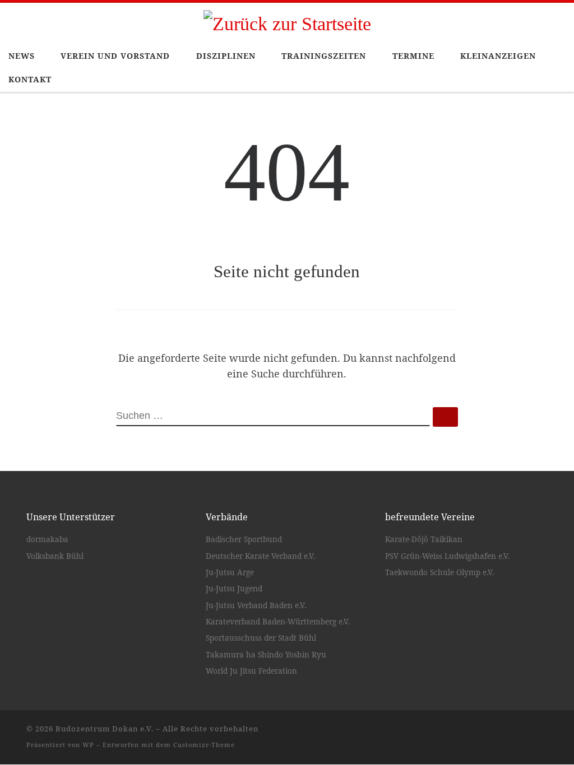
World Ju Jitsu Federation (251, 671)
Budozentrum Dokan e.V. (104, 729)
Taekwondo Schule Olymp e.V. (439, 572)
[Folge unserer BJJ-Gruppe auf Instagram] (544, 733)
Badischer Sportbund (244, 539)
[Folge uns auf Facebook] (511, 733)
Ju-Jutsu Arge (230, 572)
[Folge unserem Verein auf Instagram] (528, 733)
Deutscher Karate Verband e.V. (260, 556)
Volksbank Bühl (55, 556)
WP (88, 744)
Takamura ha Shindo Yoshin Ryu (266, 655)
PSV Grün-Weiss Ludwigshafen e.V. (447, 556)
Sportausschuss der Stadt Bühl (261, 638)
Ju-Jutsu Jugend (234, 589)
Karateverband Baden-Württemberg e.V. (278, 622)
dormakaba (47, 539)
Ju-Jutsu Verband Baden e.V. (256, 605)
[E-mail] (495, 733)
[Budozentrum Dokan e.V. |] (287, 22)
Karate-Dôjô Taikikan (423, 539)
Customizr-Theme (204, 744)
